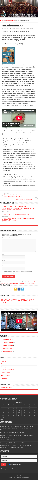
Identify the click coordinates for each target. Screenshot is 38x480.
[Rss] (15, 289)
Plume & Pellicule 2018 (7, 369)
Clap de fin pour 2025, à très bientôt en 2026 (12, 443)
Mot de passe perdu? (7, 469)
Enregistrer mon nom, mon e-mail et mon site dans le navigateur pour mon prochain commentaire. (17, 272)
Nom (3, 254)
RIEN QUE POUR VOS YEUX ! (25, 198)
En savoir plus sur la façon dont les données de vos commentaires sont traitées (18, 282)
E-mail (4, 260)
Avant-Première (7, 339)
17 (3, 413)
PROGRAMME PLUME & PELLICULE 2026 (15, 214)
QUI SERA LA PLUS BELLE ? (8, 440)
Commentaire (6, 238)
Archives (3, 361)
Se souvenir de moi (15, 464)
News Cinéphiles (10, 20)
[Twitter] (22, 289)
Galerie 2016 (4, 378)
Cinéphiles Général (8, 342)
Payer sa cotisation (6, 375)
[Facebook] (19, 289)
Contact (3, 364)
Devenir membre (5, 372)
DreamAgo (4, 367)
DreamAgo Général (8, 345)
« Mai (1, 419)
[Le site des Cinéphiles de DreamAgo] (19, 8)
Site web (4, 266)
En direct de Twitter (6, 385)
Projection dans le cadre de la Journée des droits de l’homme (13, 195)
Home (3, 20)
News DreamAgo (7, 351)
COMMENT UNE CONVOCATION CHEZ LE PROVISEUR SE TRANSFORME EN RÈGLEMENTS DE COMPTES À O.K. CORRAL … (18, 208)
